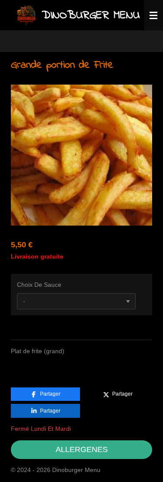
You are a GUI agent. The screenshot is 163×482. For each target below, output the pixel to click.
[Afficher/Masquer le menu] (153, 15)
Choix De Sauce (39, 284)
